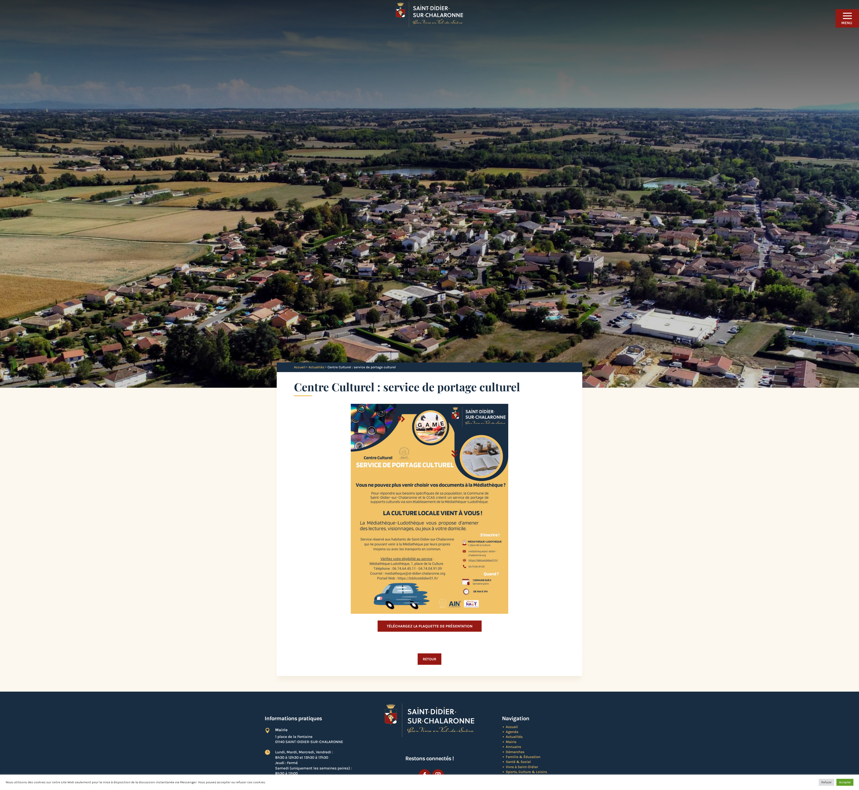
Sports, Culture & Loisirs (526, 772)
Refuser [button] (826, 782)
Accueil (299, 367)
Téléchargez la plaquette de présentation (429, 626)
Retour (429, 659)
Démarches (515, 752)
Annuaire (513, 747)
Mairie (511, 742)
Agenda (512, 732)
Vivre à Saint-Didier (522, 767)
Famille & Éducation (523, 757)
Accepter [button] (845, 782)
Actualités (316, 367)
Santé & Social (518, 762)
